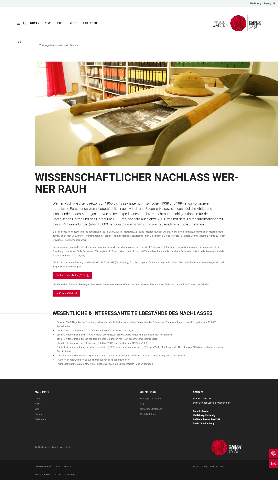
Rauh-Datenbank (64, 293)
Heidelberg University (260, 3)
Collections (90, 23)
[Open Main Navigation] (20, 23)
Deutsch (58, 466)
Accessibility (69, 474)
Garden (34, 23)
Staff (143, 403)
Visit (60, 23)
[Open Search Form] (26, 23)
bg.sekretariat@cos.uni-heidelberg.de (212, 402)
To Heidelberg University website (51, 447)
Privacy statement (43, 474)
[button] (60, 392)
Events (73, 23)
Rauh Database (148, 414)
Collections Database (151, 409)
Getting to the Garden (151, 398)
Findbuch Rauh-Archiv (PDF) (70, 275)
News (48, 23)
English (67, 466)
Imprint (58, 474)
